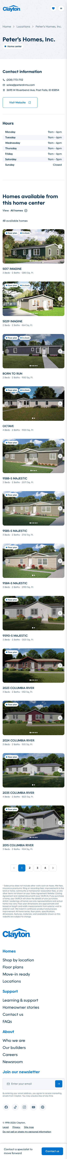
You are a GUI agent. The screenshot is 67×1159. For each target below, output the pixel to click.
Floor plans (13, 967)
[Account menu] (61, 8)
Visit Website (17, 102)
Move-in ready (16, 974)
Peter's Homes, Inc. (49, 26)
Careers (10, 1054)
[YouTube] (33, 1107)
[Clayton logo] (12, 8)
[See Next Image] (60, 246)
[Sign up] (58, 1083)
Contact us (52, 1151)
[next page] (53, 868)
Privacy (16, 1127)
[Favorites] (53, 8)
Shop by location (18, 960)
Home (7, 26)
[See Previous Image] (7, 246)
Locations (23, 26)
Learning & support (20, 1000)
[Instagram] (24, 1107)
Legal (6, 1127)
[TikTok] (15, 1107)
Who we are (14, 1040)
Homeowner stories (21, 1007)
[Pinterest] (42, 1107)
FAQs (7, 1021)
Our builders (14, 1047)
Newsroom (13, 1061)
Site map (29, 1127)
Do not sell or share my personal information (27, 1131)
